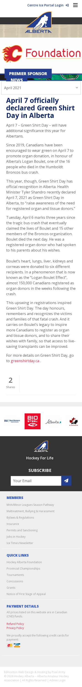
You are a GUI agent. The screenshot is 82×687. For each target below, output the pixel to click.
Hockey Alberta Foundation (24, 562)
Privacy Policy (15, 628)
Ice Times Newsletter (20, 543)
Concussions (15, 581)
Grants (11, 588)
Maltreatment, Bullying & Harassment (30, 511)
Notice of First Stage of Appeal (26, 594)
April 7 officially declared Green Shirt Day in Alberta (40, 108)
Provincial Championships (23, 568)
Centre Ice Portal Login (46, 5)
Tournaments (15, 575)
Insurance (13, 524)
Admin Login (57, 680)
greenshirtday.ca (25, 360)
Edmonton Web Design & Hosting (25, 672)
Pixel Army (58, 672)
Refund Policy (15, 624)
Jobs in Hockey (16, 537)
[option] (11, 421)
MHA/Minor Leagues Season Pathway (30, 505)
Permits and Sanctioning (22, 530)
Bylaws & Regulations (20, 517)
